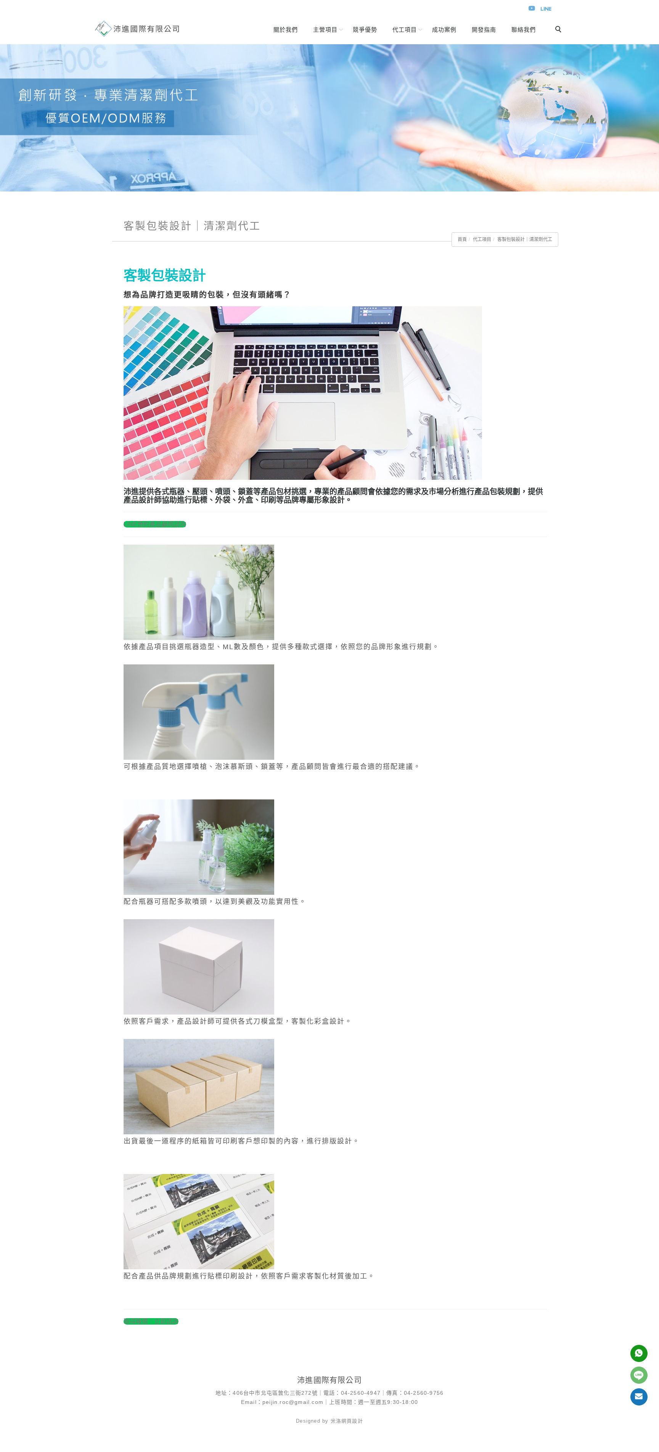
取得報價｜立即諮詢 (151, 1321)
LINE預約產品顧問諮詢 (155, 524)
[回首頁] (137, 29)
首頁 (462, 239)
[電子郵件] (639, 1396)
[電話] (639, 1353)
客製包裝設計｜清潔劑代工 (524, 239)
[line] (639, 1375)
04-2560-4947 (361, 1393)
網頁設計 (352, 1421)
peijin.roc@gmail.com (292, 1402)
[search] (559, 30)
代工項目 (482, 239)
